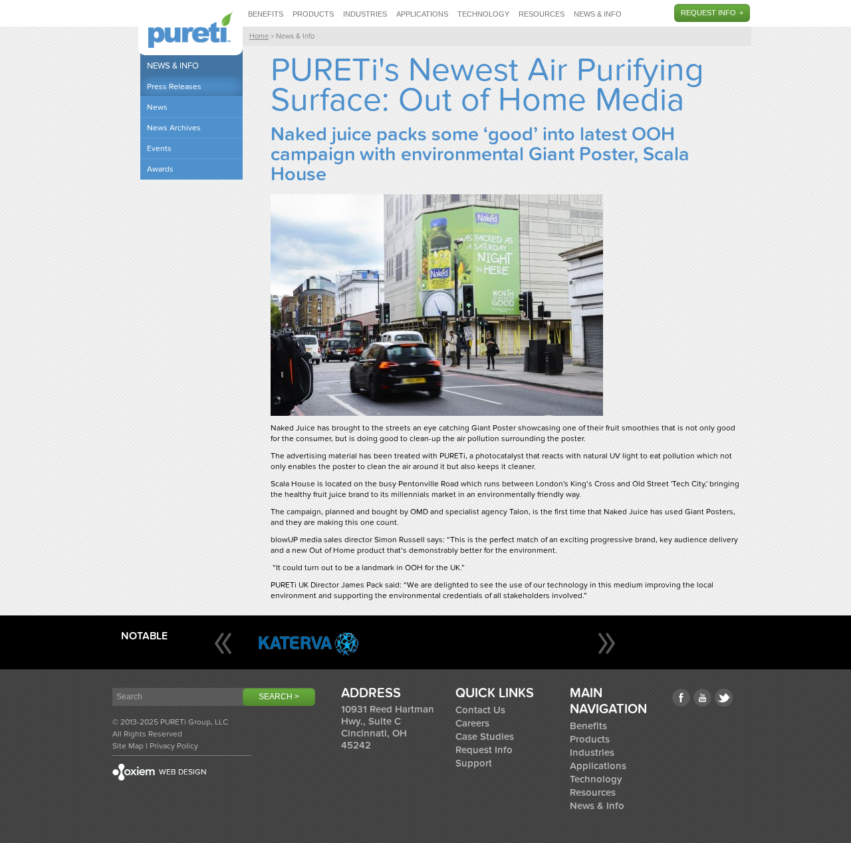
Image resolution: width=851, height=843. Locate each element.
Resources (541, 14)
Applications (422, 14)
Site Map (128, 746)
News (157, 107)
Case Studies (484, 737)
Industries (365, 14)
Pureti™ (190, 30)
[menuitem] (265, 13)
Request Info (708, 13)
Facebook (681, 698)
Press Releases (174, 86)
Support (473, 763)
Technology (483, 14)
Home (259, 36)
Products (313, 14)
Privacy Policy (174, 746)
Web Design (183, 771)
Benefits (265, 14)
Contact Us (480, 710)
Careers (472, 723)
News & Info (598, 14)
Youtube (702, 698)
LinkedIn (724, 698)
